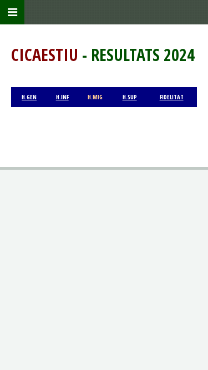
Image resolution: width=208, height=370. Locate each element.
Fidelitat (172, 97)
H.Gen (29, 97)
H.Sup (130, 97)
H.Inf (62, 97)
